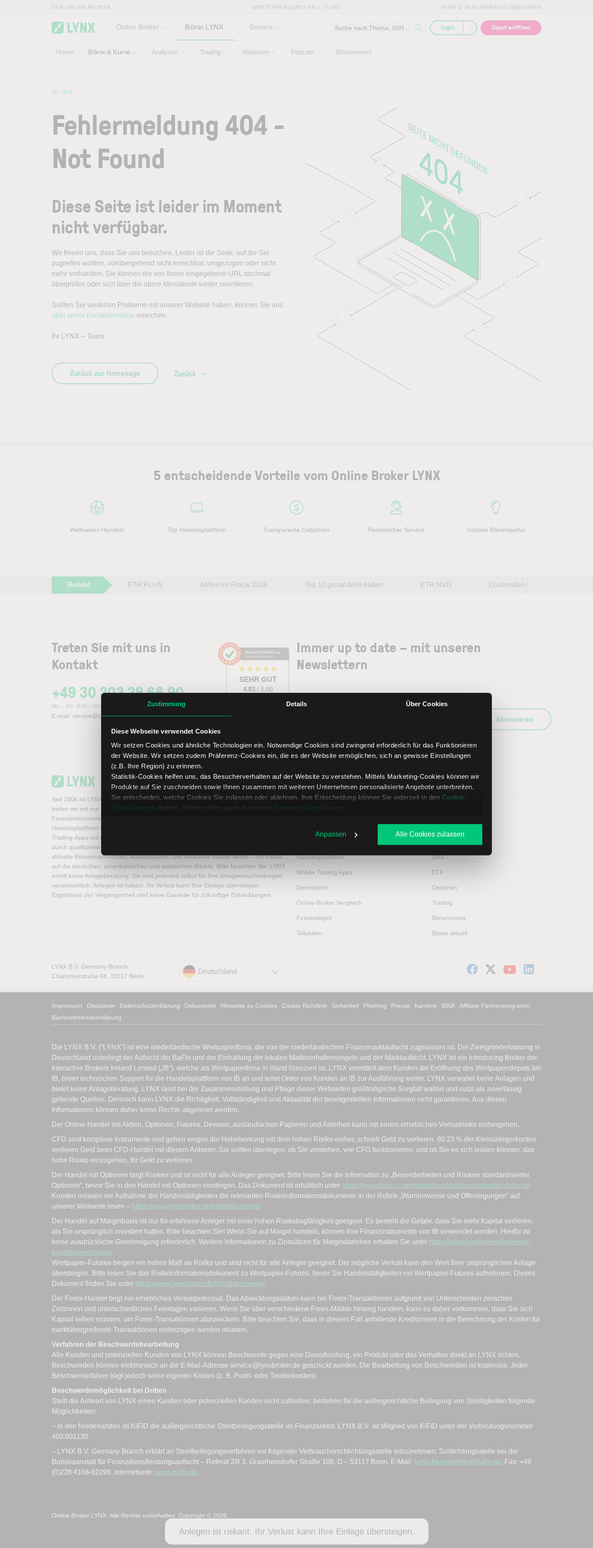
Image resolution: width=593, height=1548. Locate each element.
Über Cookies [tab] (427, 704)
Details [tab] (296, 704)
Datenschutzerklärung (309, 807)
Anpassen (330, 834)
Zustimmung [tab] (166, 704)
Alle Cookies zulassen (430, 834)
